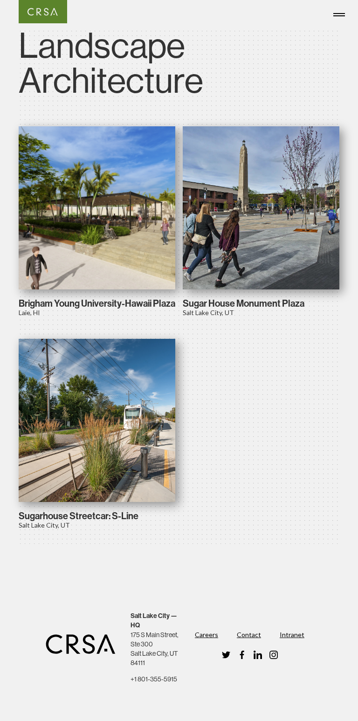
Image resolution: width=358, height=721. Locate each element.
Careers (206, 635)
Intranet (292, 635)
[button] (341, 13)
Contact (249, 635)
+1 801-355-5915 (154, 679)
